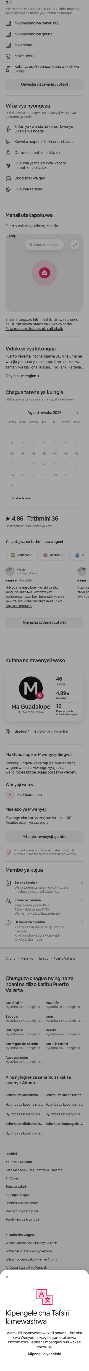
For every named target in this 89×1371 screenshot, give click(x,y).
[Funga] (7, 1277)
